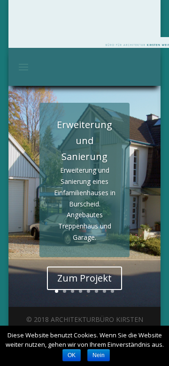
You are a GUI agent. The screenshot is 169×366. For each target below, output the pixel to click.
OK (72, 355)
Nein (98, 355)
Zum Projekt (84, 278)
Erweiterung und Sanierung (84, 140)
